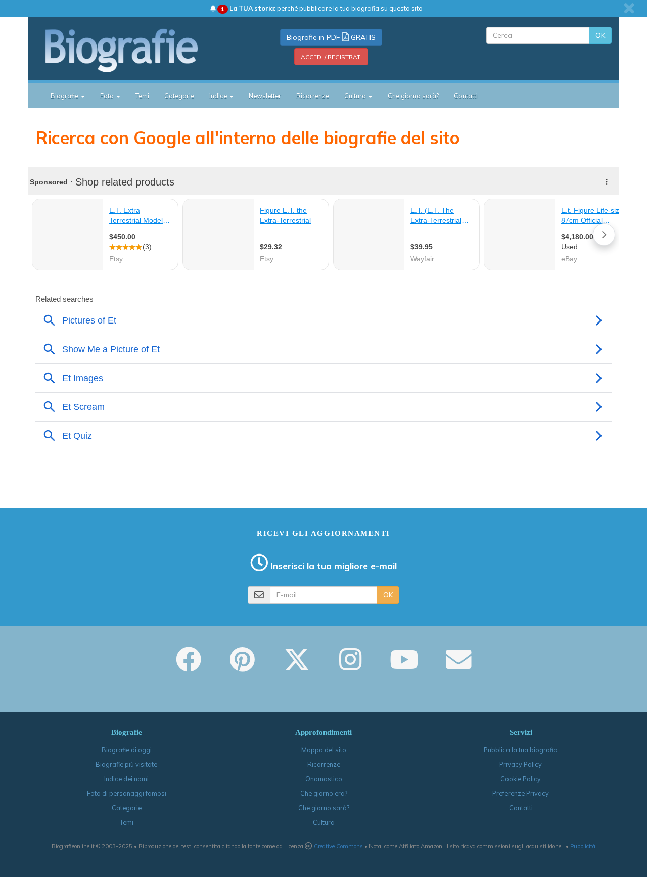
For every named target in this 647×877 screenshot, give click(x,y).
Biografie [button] (65, 95)
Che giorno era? (323, 793)
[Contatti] (458, 666)
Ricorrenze (312, 95)
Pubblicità (582, 846)
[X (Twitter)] (296, 666)
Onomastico (323, 779)
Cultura (324, 822)
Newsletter (265, 95)
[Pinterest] (242, 666)
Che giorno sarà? (413, 95)
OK (600, 35)
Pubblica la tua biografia (521, 750)
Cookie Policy (520, 779)
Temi (142, 95)
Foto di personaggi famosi (126, 793)
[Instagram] (350, 666)
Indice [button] (218, 95)
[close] (629, 8)
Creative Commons (338, 846)
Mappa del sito (323, 750)
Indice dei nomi (126, 779)
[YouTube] (404, 666)
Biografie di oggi (127, 750)
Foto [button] (107, 95)
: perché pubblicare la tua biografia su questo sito (322, 8)
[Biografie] (134, 50)
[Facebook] (188, 666)
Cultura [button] (355, 95)
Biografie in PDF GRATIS (331, 37)
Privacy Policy (520, 764)
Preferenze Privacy (520, 793)
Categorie (179, 95)
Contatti (466, 95)
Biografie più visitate (126, 764)
